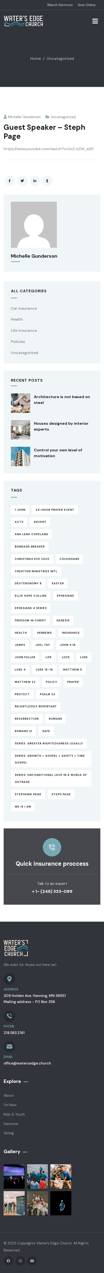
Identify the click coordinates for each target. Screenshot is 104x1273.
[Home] (23, 20)
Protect (22, 694)
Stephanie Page (28, 794)
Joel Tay (42, 645)
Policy (51, 682)
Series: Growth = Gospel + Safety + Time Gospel (50, 759)
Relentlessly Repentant (36, 706)
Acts (19, 522)
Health (17, 319)
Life (48, 657)
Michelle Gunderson (24, 117)
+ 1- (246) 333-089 (52, 891)
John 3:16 (68, 645)
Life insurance (24, 330)
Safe (46, 731)
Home (35, 58)
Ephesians (65, 595)
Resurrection (27, 718)
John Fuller (25, 657)
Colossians (69, 559)
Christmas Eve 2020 (32, 559)
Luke (84, 657)
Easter (58, 583)
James (20, 645)
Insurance (71, 632)
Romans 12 (23, 731)
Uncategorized (60, 58)
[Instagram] (20, 1261)
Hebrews (44, 632)
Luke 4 (20, 669)
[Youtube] (32, 1261)
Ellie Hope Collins (31, 595)
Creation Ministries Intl (36, 571)
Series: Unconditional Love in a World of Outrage (51, 778)
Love (66, 657)
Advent (40, 522)
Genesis (63, 620)
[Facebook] (8, 1261)
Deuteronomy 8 (28, 583)
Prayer (73, 682)
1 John (20, 509)
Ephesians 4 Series (31, 608)
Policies (18, 341)
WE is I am (23, 806)
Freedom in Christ (30, 620)
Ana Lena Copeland (31, 534)
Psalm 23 (47, 694)
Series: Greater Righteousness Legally (49, 743)
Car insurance (24, 308)
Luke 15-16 (44, 669)
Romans (55, 718)
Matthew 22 (25, 682)
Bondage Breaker (30, 546)
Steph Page (61, 794)
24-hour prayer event (55, 509)
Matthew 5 (72, 669)
